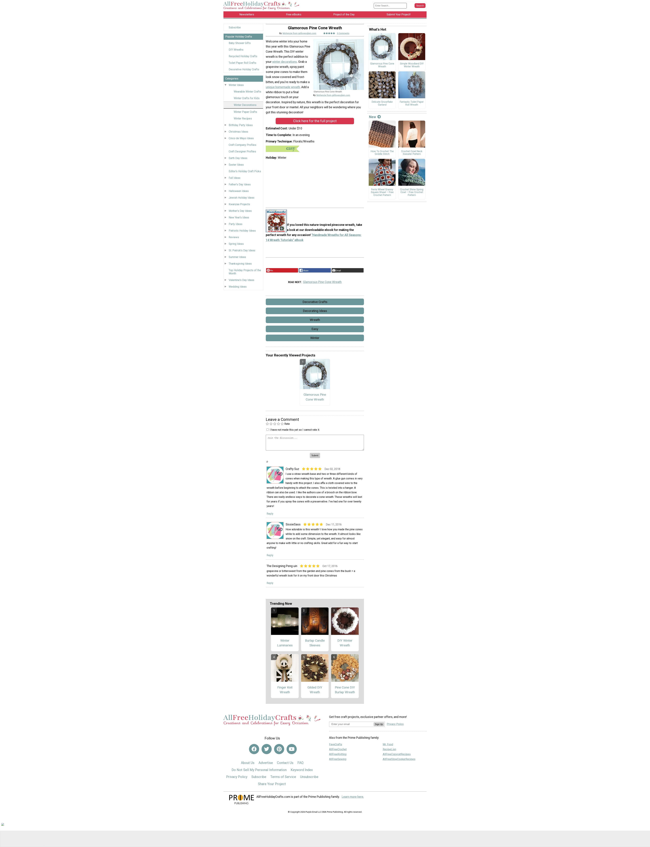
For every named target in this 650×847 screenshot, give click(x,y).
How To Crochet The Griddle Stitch (382, 153)
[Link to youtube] (292, 749)
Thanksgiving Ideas (240, 263)
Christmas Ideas (238, 131)
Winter (314, 338)
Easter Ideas (236, 164)
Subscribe (235, 27)
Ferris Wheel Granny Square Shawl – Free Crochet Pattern (382, 192)
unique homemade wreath (283, 87)
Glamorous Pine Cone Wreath (322, 282)
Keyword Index (302, 770)
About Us (247, 763)
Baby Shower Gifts (240, 43)
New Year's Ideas (239, 217)
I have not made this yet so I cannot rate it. (295, 429)
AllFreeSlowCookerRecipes (399, 759)
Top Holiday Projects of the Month (245, 272)
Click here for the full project (315, 121)
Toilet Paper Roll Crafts (242, 62)
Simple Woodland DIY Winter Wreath (412, 65)
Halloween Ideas (239, 191)
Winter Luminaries (285, 643)
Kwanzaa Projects (239, 204)
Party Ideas (235, 224)
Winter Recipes (243, 118)
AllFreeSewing (337, 759)
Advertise (265, 763)
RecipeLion (389, 749)
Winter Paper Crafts (245, 112)
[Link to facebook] (254, 749)
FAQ (300, 763)
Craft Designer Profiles (242, 151)
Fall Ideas (234, 177)
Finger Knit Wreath (284, 689)
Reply (270, 513)
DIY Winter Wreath (344, 643)
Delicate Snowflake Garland (382, 103)
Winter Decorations (245, 105)
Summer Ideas (237, 257)
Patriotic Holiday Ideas (242, 230)
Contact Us (285, 763)
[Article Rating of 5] (329, 33)
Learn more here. (353, 796)
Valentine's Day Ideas (241, 280)
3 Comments (343, 33)
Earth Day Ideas (238, 158)
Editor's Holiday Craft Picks (245, 171)
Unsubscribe (309, 777)
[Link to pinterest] (279, 749)
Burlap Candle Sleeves (315, 643)
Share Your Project (272, 784)
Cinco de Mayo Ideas (241, 138)
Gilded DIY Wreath (314, 689)
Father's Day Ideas (240, 184)
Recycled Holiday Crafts (243, 56)
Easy (314, 329)
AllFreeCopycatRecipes (397, 754)
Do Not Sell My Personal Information (259, 770)
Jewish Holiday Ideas (241, 197)
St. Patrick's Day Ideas (242, 250)
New (372, 117)
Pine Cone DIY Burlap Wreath (345, 689)
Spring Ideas (236, 243)
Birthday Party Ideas (241, 125)
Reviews (234, 237)
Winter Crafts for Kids (246, 98)
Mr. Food (388, 744)
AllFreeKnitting (337, 754)
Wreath (315, 320)
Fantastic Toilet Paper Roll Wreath (412, 103)
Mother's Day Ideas (240, 210)
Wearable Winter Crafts (247, 91)
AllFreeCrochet (338, 749)
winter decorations (284, 61)
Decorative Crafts (314, 302)
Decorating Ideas (315, 311)
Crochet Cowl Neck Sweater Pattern (411, 153)
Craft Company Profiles (242, 144)
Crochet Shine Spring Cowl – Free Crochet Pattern (411, 192)
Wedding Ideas (238, 286)
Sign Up (379, 724)
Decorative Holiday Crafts (244, 69)
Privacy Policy (236, 777)
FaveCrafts (335, 744)
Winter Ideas (236, 85)
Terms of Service (283, 777)
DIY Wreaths (236, 49)
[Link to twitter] (267, 749)
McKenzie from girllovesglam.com (299, 33)
